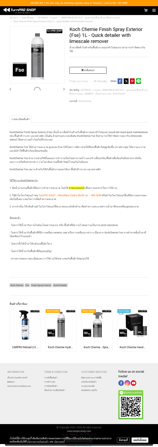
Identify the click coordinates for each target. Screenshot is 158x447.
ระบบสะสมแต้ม (88, 386)
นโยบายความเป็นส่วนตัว (38, 441)
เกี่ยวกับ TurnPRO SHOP (17, 378)
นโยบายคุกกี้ (59, 441)
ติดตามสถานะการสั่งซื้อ (91, 378)
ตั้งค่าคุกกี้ (123, 440)
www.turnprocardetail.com (19, 386)
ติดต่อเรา (11, 382)
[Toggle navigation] (154, 10)
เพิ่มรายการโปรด (80, 81)
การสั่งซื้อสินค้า (51, 378)
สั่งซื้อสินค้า (89, 70)
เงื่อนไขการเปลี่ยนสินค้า (54, 390)
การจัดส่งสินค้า (50, 386)
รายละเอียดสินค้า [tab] (20, 119)
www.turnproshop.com (79, 431)
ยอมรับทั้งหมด (139, 440)
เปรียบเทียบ (101, 81)
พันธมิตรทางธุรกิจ (89, 390)
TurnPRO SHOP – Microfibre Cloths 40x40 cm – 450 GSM (70, 195)
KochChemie (119, 93)
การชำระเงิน (49, 382)
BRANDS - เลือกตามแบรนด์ (98, 93)
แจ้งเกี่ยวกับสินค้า (88, 382)
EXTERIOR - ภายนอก (91, 90)
